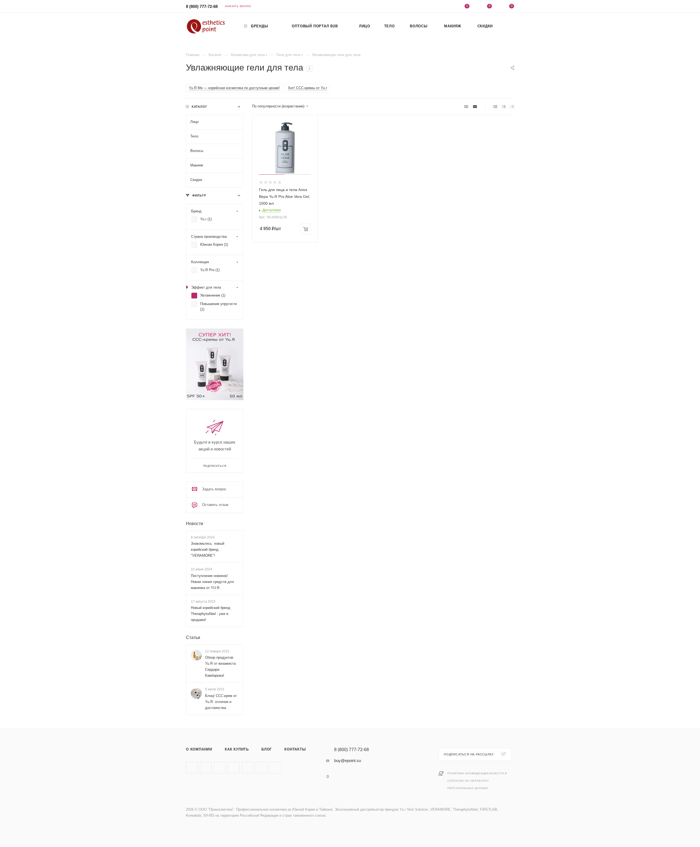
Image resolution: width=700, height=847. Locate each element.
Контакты (295, 749)
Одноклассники (234, 767)
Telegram (206, 767)
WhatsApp (261, 767)
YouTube (220, 767)
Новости (194, 523)
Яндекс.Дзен (275, 767)
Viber (247, 767)
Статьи (193, 637)
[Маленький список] (466, 106)
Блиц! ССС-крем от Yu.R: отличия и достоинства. (221, 702)
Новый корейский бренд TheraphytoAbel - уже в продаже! (210, 614)
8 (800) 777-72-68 (202, 6)
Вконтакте (192, 767)
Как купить (237, 749)
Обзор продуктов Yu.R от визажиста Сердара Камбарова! (220, 666)
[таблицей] (512, 106)
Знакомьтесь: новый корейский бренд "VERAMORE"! (207, 549)
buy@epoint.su (347, 760)
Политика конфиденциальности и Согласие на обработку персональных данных (477, 781)
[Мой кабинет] (444, 7)
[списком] (504, 106)
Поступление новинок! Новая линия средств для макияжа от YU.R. (212, 582)
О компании (199, 749)
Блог (266, 749)
